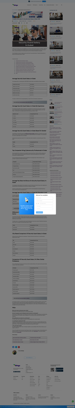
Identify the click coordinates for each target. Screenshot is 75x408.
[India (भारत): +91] (37, 203)
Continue (39, 212)
